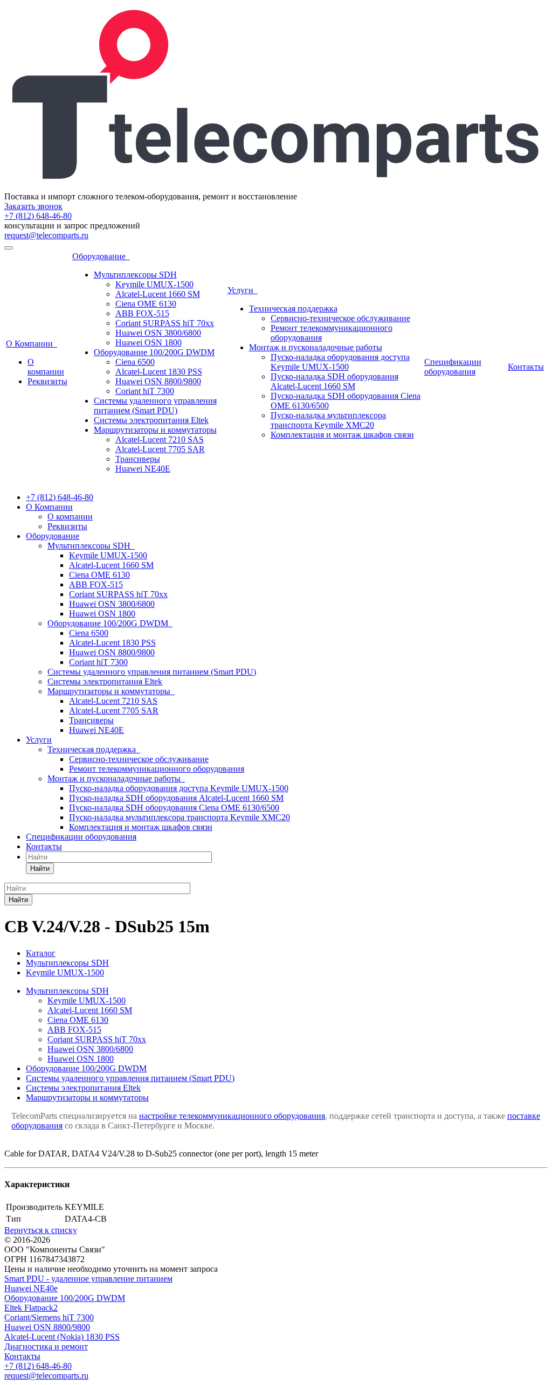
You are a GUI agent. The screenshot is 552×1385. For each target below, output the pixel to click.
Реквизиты (47, 381)
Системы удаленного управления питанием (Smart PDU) (155, 405)
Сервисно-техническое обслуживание (340, 318)
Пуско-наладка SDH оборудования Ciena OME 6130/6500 (174, 807)
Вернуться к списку (40, 1230)
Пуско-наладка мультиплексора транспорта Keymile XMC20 (328, 420)
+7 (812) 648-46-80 (38, 215)
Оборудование (101, 256)
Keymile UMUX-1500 (154, 284)
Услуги (242, 290)
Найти (40, 868)
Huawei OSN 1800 (148, 342)
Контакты (526, 366)
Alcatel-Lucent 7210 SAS (159, 439)
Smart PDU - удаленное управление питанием (88, 1278)
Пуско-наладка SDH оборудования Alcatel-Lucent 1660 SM (334, 381)
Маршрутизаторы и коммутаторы (155, 429)
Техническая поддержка (293, 308)
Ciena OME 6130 (145, 303)
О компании (45, 366)
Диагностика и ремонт (46, 1346)
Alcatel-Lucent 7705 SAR (160, 449)
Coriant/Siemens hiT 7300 (49, 1317)
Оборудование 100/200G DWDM (154, 352)
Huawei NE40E (142, 468)
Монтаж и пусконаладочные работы (315, 347)
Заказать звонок (33, 206)
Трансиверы (137, 458)
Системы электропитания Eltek (151, 420)
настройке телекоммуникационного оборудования (232, 1115)
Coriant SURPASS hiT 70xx (164, 323)
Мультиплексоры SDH (135, 274)
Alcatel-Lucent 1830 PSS (158, 371)
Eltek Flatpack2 (31, 1307)
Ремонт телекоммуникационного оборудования (156, 768)
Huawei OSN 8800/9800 (158, 381)
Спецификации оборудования (452, 366)
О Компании (31, 343)
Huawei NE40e (31, 1288)
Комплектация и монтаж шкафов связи (342, 434)
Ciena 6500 (135, 361)
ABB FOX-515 (142, 313)
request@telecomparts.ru (46, 235)
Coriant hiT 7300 (144, 391)
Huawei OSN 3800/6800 (158, 332)
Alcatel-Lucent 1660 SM (157, 294)
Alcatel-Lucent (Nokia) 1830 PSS (62, 1336)
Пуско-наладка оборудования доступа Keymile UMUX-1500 (340, 361)
